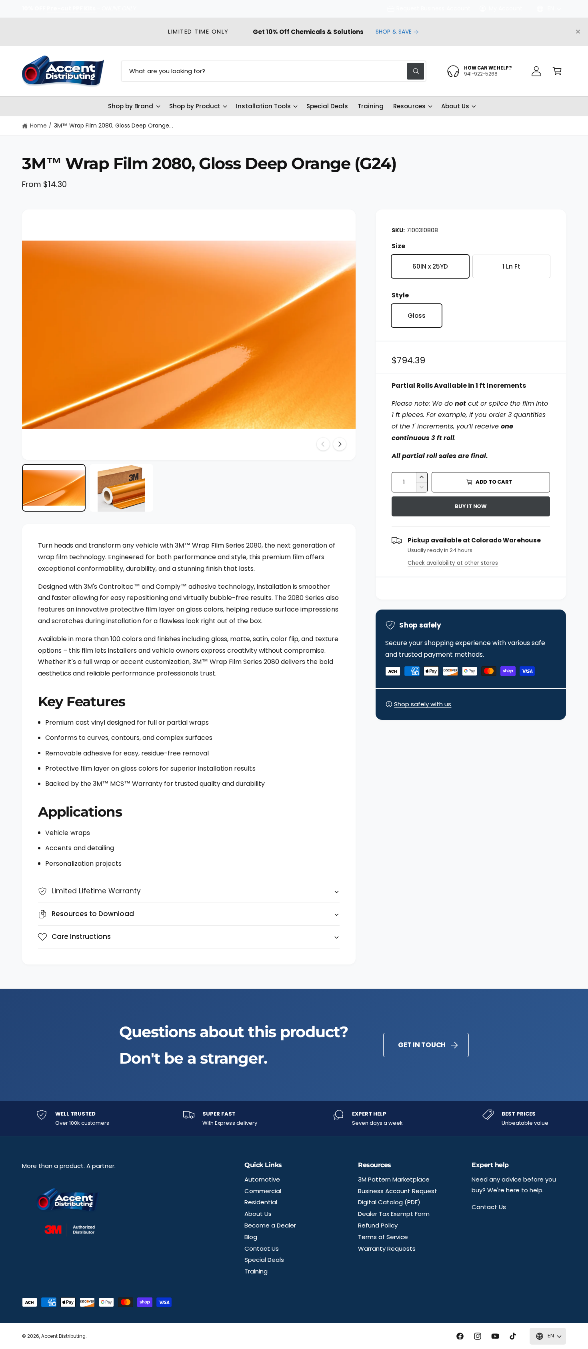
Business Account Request (397, 1191)
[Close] (578, 32)
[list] (294, 1118)
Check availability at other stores (453, 563)
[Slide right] (339, 444)
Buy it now (471, 506)
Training (256, 1271)
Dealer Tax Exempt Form (394, 1214)
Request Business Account (433, 8)
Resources (409, 106)
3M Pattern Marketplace (394, 1179)
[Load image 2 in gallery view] (121, 488)
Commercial (262, 1191)
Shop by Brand (130, 106)
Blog (250, 1237)
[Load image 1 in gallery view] (54, 488)
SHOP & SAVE (393, 32)
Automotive (262, 1179)
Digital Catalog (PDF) (389, 1202)
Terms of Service (383, 1237)
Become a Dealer (270, 1225)
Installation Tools (263, 106)
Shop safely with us (422, 704)
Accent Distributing (63, 1336)
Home (38, 126)
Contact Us (261, 1248)
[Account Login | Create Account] (536, 71)
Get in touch (422, 1045)
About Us (455, 106)
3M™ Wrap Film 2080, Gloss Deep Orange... (113, 126)
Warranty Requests (387, 1248)
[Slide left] (323, 444)
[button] (557, 71)
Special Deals (264, 1259)
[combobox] (273, 71)
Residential (260, 1202)
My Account (505, 8)
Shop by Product (194, 106)
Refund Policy (378, 1225)
